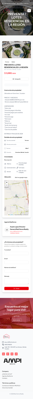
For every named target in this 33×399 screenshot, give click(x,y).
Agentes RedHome (7, 376)
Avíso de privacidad (7, 388)
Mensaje (6, 276)
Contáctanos (16, 320)
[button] (16, 196)
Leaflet (11, 214)
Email (6, 258)
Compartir (18, 79)
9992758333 (8, 344)
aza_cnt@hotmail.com (23, 3)
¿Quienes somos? (7, 374)
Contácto (4, 378)
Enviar (17, 288)
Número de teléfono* (10, 267)
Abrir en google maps (21, 177)
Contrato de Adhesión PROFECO (11, 385)
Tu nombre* (7, 250)
